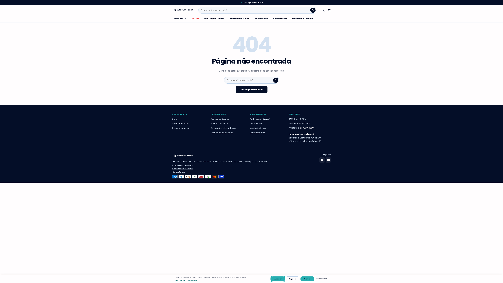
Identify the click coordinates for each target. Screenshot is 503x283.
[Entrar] (323, 10)
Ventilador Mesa (258, 128)
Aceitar (278, 279)
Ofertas (195, 18)
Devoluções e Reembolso (223, 128)
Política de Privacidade (186, 280)
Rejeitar (292, 279)
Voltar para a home (252, 89)
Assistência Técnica (302, 18)
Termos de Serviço (220, 119)
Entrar (174, 119)
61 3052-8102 (305, 123)
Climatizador (256, 123)
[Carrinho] (329, 10)
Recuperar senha (180, 123)
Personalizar (321, 278)
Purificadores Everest (260, 119)
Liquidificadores (257, 132)
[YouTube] (328, 160)
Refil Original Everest (214, 18)
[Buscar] (313, 10)
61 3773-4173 (300, 119)
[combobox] (257, 10)
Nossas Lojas (280, 18)
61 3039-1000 (307, 127)
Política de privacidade (222, 132)
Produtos (179, 18)
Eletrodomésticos (239, 18)
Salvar (307, 279)
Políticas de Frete (219, 123)
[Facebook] (322, 160)
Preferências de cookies (182, 168)
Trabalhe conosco (181, 128)
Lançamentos (261, 18)
